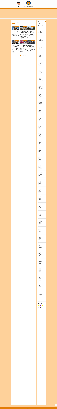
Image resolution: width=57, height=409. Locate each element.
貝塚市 (40, 136)
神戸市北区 (40, 174)
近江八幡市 (40, 230)
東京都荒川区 (40, 262)
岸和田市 (40, 135)
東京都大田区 (40, 254)
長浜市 (40, 231)
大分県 (40, 285)
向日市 (40, 157)
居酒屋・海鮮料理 (41, 40)
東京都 (40, 245)
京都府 (40, 142)
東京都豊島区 (40, 253)
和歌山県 (40, 237)
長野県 (40, 269)
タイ (39, 293)
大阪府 (40, 78)
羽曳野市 (40, 128)
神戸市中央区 (40, 175)
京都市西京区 (40, 149)
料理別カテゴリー (13, 23)
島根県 (40, 277)
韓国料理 (40, 56)
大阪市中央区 (41, 80)
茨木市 (40, 110)
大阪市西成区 (40, 87)
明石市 (40, 197)
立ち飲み (40, 41)
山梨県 (40, 270)
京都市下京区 (40, 144)
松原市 (40, 126)
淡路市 (40, 198)
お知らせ (39, 295)
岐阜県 (40, 271)
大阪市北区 (40, 79)
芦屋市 (40, 190)
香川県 (40, 279)
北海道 (40, 238)
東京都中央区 (40, 246)
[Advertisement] (28, 13)
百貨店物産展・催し (41, 65)
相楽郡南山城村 (40, 168)
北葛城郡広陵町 (40, 221)
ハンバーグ (40, 49)
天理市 (40, 214)
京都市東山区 (40, 150)
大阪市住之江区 (41, 88)
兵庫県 (40, 173)
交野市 (40, 120)
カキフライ (40, 47)
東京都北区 (40, 247)
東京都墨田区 (40, 263)
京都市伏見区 (40, 151)
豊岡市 (40, 207)
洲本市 (40, 199)
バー (39, 64)
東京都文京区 (40, 255)
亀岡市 (40, 159)
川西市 (40, 189)
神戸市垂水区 (40, 183)
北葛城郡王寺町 (40, 222)
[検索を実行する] (45, 21)
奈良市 (40, 213)
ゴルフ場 (40, 73)
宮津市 (40, 165)
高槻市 (40, 111)
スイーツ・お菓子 (41, 62)
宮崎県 (40, 287)
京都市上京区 (40, 143)
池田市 (40, 112)
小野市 (40, 191)
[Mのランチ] (28, 3)
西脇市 (40, 206)
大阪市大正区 (40, 95)
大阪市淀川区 (40, 104)
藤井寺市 (40, 127)
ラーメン (40, 32)
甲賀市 (40, 229)
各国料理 (40, 57)
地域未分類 (40, 294)
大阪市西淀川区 (40, 103)
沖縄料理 (40, 55)
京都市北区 (40, 152)
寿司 (40, 39)
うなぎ (40, 48)
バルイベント (40, 72)
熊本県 (40, 286)
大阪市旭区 (40, 102)
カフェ (40, 63)
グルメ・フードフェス (41, 71)
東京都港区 (40, 261)
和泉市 (40, 133)
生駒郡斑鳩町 (40, 223)
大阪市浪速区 (40, 86)
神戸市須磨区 (40, 182)
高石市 (40, 134)
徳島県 (40, 278)
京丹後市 (40, 166)
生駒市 (40, 215)
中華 (40, 31)
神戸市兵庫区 (40, 181)
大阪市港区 (40, 96)
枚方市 (40, 118)
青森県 (40, 239)
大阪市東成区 (40, 94)
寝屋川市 (40, 119)
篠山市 (40, 205)
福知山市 (40, 158)
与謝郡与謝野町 (40, 167)
